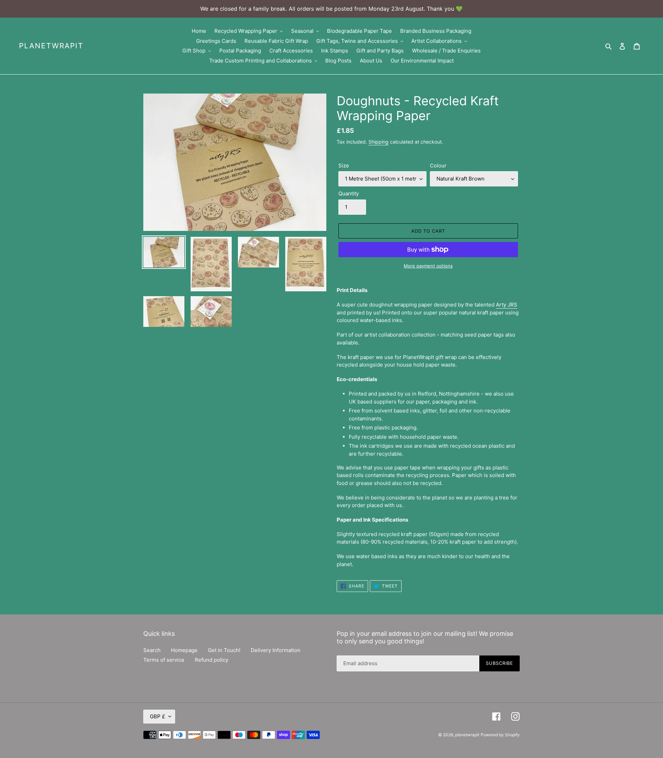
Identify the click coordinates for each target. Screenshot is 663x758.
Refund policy (211, 660)
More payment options (428, 266)
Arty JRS (506, 304)
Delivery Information (275, 650)
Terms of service (163, 660)
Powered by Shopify (500, 734)
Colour (438, 165)
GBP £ (157, 716)
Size (343, 165)
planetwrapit (51, 45)
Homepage (184, 650)
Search (152, 650)
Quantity (348, 193)
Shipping (378, 142)
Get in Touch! (224, 650)
